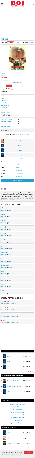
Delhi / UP (3, 220)
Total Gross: (14, 303)
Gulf (2, 314)
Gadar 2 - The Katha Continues (14, 386)
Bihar (2, 271)
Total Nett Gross (17, 82)
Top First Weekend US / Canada (17, 423)
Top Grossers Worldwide (17, 409)
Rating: (2, 89)
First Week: (3, 96)
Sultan (8, 438)
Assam (2, 284)
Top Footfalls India (17, 407)
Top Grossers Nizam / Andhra (17, 417)
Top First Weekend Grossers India (17, 404)
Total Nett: (3, 210)
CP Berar (3, 239)
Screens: (3, 73)
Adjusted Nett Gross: (5, 112)
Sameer (17, 167)
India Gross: (3, 100)
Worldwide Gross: (5, 105)
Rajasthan (3, 233)
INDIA (2, 208)
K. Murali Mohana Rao (21, 159)
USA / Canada (4, 307)
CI (1, 246)
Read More (15, 200)
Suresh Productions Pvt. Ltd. (22, 134)
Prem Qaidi (4, 39)
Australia (3, 320)
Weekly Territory (6, 115)
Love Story (30, 42)
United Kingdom (5, 301)
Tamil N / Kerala (5, 265)
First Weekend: (4, 80)
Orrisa (2, 290)
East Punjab (4, 227)
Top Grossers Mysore (17, 420)
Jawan (8, 356)
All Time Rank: (4, 107)
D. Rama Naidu (19, 162)
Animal (8, 361)
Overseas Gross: (4, 103)
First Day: (3, 75)
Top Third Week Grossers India (17, 412)
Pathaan (9, 367)
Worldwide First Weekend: (7, 121)
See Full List (30, 371)
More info (11, 456)
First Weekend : (4, 303)
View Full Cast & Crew (17, 180)
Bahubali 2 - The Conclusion (13, 381)
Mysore (3, 259)
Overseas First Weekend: (6, 119)
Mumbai (3, 214)
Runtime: (18, 42)
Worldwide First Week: (6, 126)
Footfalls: (3, 110)
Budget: (2, 98)
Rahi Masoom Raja (20, 173)
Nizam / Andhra (4, 252)
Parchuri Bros (19, 170)
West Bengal (4, 278)
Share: (9, 210)
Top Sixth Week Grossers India (17, 415)
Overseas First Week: (5, 124)
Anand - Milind (19, 165)
